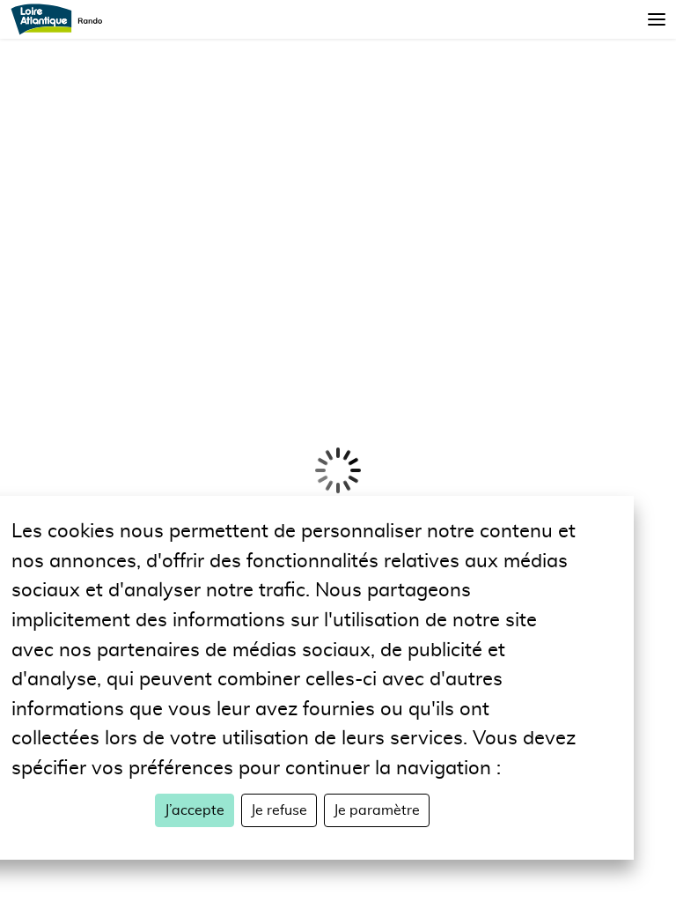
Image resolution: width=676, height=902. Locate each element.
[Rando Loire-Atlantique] (62, 19)
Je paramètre (377, 810)
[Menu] (656, 19)
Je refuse (279, 810)
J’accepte (194, 810)
